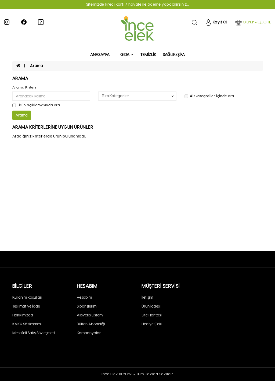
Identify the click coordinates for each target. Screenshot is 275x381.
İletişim (147, 297)
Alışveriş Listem (90, 315)
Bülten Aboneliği (91, 324)
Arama (36, 66)
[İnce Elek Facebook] (24, 21)
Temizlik (148, 54)
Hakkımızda (22, 315)
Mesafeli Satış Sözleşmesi (33, 333)
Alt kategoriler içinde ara (212, 96)
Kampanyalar (89, 333)
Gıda (124, 54)
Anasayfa (100, 54)
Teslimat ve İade (26, 306)
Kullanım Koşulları (27, 297)
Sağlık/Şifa (174, 54)
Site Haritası (152, 315)
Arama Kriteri (24, 87)
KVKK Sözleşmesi (27, 324)
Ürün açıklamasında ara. (39, 105)
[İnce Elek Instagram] (6, 21)
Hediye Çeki (152, 324)
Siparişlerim (86, 306)
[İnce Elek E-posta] (41, 21)
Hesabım (84, 297)
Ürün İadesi (151, 306)
